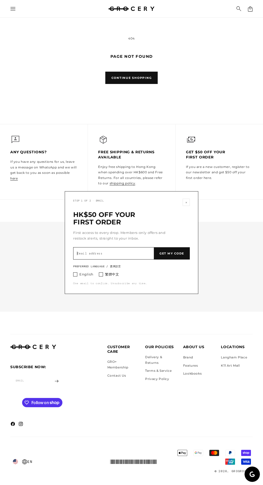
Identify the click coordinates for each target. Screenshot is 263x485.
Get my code (171, 253)
